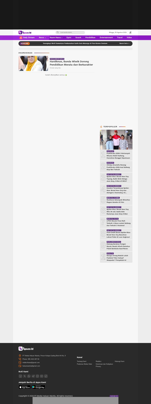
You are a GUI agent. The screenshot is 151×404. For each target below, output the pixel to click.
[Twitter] (25, 376)
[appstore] (25, 388)
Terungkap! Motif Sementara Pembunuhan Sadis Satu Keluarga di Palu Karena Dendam (67, 43)
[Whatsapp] (29, 376)
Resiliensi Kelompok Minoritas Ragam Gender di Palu (118, 201)
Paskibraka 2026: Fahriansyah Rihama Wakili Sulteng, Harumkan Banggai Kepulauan (118, 155)
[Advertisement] (75, 16)
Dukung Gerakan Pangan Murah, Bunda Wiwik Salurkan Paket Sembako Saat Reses (118, 246)
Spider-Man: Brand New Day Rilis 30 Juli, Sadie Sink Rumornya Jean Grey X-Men (118, 211)
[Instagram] (37, 376)
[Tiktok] (46, 376)
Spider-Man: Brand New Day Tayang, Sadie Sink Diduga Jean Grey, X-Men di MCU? (118, 179)
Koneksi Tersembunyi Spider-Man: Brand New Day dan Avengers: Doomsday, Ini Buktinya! (118, 191)
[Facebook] (20, 376)
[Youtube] (42, 376)
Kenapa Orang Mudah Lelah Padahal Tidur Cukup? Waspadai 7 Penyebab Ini (117, 258)
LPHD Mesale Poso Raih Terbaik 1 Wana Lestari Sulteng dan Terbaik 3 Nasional (118, 223)
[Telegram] (33, 376)
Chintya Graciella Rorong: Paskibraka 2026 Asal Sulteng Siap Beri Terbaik (118, 167)
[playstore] (38, 388)
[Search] (58, 32)
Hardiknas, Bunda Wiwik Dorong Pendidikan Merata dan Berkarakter (71, 63)
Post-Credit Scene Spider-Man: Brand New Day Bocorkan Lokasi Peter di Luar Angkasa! (118, 234)
